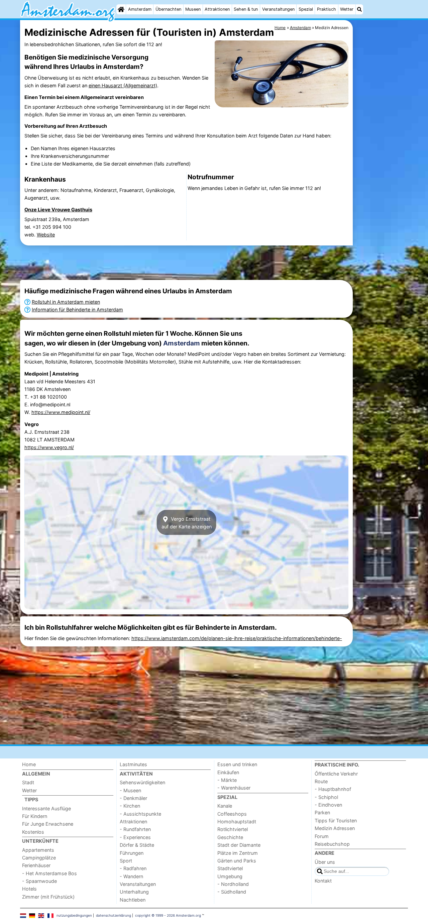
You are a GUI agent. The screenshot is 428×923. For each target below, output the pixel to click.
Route (321, 781)
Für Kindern (34, 816)
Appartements (38, 850)
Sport (126, 860)
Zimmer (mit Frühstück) (48, 897)
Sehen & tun (246, 9)
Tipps (31, 799)
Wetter (346, 9)
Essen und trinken (237, 764)
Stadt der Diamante (238, 845)
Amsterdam (139, 9)
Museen (193, 9)
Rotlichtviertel (232, 829)
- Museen (130, 790)
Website (46, 234)
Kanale (224, 806)
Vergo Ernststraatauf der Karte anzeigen (187, 522)
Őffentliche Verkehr (336, 774)
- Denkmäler (133, 798)
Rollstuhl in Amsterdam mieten (66, 302)
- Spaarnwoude (39, 881)
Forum (322, 836)
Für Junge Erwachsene (47, 824)
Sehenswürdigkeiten (142, 782)
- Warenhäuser (233, 788)
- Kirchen (130, 806)
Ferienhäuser (36, 865)
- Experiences (135, 837)
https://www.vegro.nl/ (49, 447)
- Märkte (227, 780)
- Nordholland (233, 884)
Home (29, 764)
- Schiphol (326, 797)
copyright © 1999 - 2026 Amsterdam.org (168, 915)
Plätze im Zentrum (237, 853)
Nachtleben (132, 900)
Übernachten (168, 9)
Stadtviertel (230, 868)
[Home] (121, 9)
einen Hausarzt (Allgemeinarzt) (123, 85)
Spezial (306, 9)
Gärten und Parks (236, 860)
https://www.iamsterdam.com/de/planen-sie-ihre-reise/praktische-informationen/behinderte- (236, 638)
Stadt (28, 782)
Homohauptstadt (236, 821)
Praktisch (326, 9)
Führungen (131, 853)
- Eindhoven (328, 805)
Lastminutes (133, 764)
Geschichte (230, 837)
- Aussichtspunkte (140, 814)
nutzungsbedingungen (74, 915)
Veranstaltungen (278, 9)
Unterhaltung (134, 892)
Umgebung (229, 876)
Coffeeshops (232, 814)
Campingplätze (39, 857)
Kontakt (323, 881)
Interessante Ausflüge (46, 808)
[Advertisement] (381, 174)
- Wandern (131, 876)
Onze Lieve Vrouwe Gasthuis (58, 209)
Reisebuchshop (332, 844)
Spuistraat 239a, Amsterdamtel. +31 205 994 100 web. (56, 226)
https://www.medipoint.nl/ (60, 412)
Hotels (29, 889)
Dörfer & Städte (137, 845)
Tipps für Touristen (336, 820)
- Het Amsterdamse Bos (49, 873)
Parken (322, 812)
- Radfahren (133, 868)
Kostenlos (33, 832)
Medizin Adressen (335, 828)
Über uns (325, 862)
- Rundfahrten (135, 829)
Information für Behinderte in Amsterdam (77, 309)
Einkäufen (228, 772)
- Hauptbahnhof (333, 789)
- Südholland (231, 892)
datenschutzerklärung (113, 915)
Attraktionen (217, 9)
